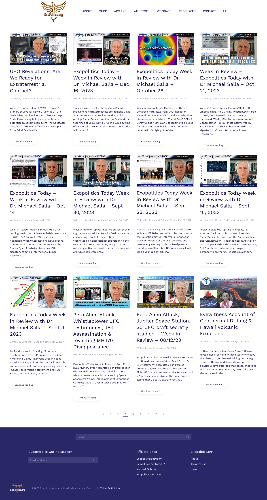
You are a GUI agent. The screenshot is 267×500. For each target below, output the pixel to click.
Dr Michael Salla (30, 98)
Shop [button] (103, 11)
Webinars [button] (164, 11)
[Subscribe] (94, 460)
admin (25, 220)
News (194, 469)
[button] (224, 11)
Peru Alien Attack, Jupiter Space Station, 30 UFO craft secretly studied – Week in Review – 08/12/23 (163, 327)
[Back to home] (53, 11)
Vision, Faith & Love (110, 488)
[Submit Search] (187, 437)
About (194, 458)
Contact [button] (209, 11)
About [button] (87, 11)
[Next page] (163, 414)
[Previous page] (103, 414)
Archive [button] (120, 11)
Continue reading (24, 141)
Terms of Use (198, 463)
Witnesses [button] (142, 11)
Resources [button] (187, 11)
